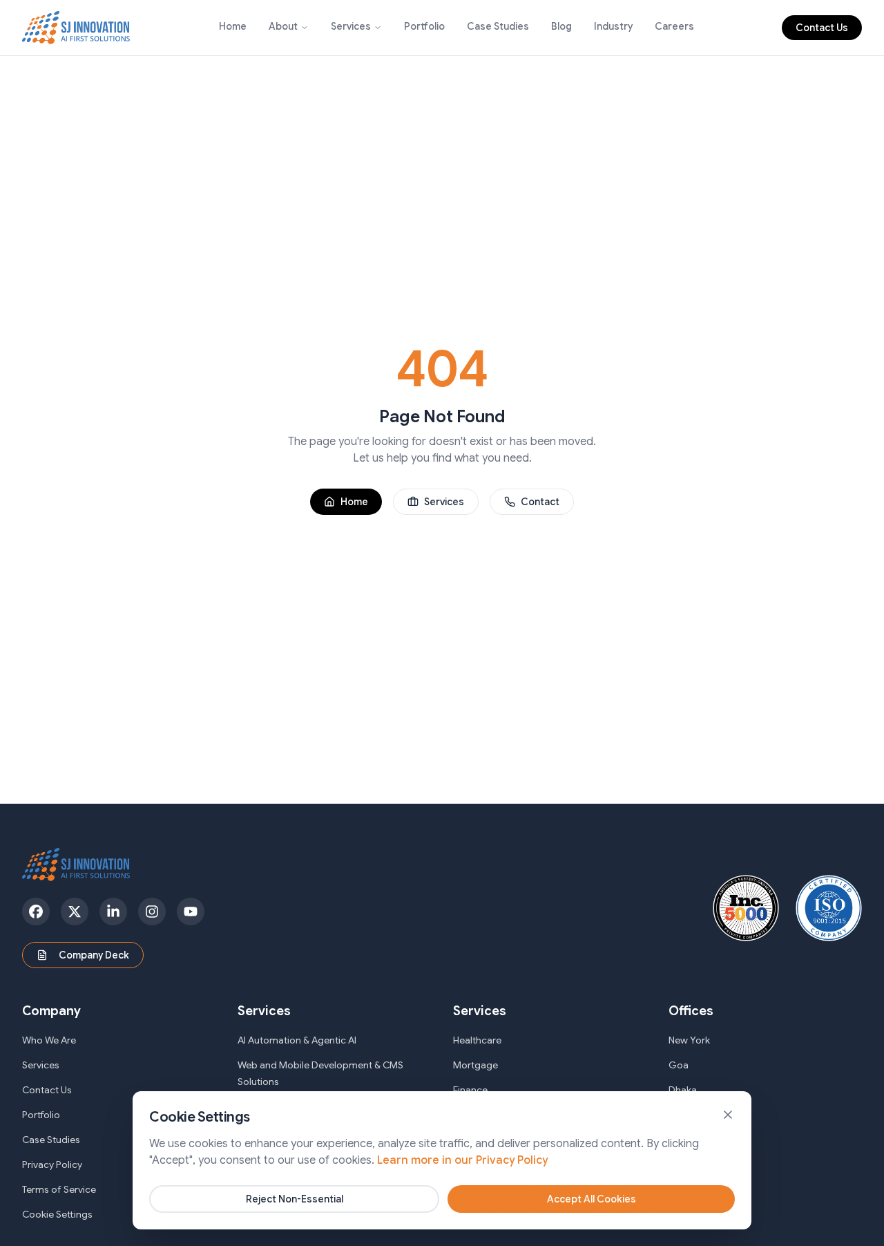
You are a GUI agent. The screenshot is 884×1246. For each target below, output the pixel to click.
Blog (561, 26)
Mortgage (475, 1065)
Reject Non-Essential (294, 1199)
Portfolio (424, 26)
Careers (674, 26)
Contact (540, 501)
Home (233, 26)
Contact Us (822, 27)
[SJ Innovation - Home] (76, 28)
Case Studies (498, 26)
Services (351, 26)
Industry (613, 26)
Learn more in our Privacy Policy (462, 1160)
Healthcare (477, 1040)
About (283, 26)
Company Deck (94, 955)
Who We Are (49, 1040)
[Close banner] (728, 1115)
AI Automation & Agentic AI (297, 1040)
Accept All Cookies (591, 1199)
